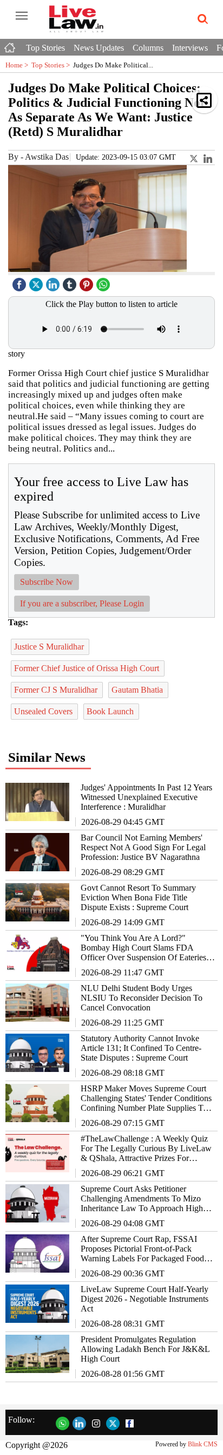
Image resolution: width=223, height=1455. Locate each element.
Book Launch (111, 711)
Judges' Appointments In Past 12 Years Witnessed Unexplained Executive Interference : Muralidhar (146, 797)
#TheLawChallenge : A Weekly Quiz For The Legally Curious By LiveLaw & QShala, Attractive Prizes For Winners (146, 1148)
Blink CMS (203, 1444)
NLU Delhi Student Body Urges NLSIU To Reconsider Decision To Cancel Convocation (141, 997)
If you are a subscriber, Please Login (82, 603)
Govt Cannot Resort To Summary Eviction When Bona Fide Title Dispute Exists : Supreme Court (138, 897)
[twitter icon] (37, 282)
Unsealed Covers (44, 711)
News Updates (99, 47)
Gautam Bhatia (138, 689)
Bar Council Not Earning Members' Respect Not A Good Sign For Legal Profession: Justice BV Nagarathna (143, 847)
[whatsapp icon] (104, 282)
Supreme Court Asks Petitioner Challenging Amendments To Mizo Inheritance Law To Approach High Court (142, 1198)
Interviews (190, 47)
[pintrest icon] (87, 282)
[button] (204, 99)
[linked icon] (54, 282)
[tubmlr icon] (70, 282)
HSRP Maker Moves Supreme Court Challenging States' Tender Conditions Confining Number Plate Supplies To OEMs (146, 1098)
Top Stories (45, 47)
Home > (18, 65)
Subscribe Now (46, 581)
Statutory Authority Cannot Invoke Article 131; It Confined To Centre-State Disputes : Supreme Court (141, 1048)
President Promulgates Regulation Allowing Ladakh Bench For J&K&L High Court (145, 1349)
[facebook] (20, 282)
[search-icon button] (201, 19)
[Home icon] (11, 45)
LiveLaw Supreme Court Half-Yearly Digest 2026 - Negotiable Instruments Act (144, 1299)
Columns (148, 47)
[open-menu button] (21, 16)
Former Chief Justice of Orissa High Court (87, 668)
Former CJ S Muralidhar (57, 689)
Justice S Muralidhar (50, 646)
